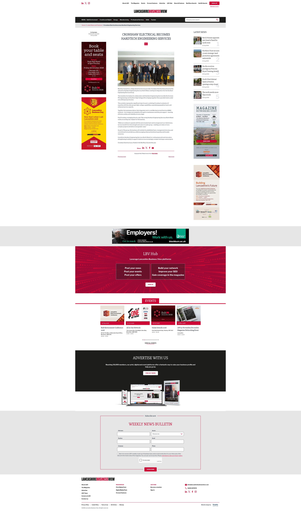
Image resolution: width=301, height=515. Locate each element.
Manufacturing (124, 20)
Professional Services (137, 20)
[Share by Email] (153, 148)
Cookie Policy (95, 504)
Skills (147, 20)
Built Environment (92, 20)
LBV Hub (169, 3)
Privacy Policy (85, 504)
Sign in (152, 490)
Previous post (122, 156)
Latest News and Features (94, 25)
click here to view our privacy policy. (172, 455)
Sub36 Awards (202, 3)
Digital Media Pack (121, 490)
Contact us (85, 499)
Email (153, 438)
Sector (154, 430)
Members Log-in (214, 6)
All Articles (114, 504)
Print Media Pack (121, 487)
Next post (171, 156)
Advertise (162, 3)
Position (120, 438)
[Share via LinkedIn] (143, 148)
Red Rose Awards (191, 3)
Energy (116, 20)
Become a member (156, 487)
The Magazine (135, 3)
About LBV (125, 3)
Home (83, 25)
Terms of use (104, 504)
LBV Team (85, 493)
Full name (120, 430)
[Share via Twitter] (146, 148)
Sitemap (121, 504)
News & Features (179, 3)
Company (120, 446)
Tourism (153, 20)
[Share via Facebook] (150, 148)
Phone (153, 446)
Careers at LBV (86, 496)
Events (143, 3)
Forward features (152, 3)
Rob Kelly (155, 153)
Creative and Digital (105, 20)
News (146, 44)
